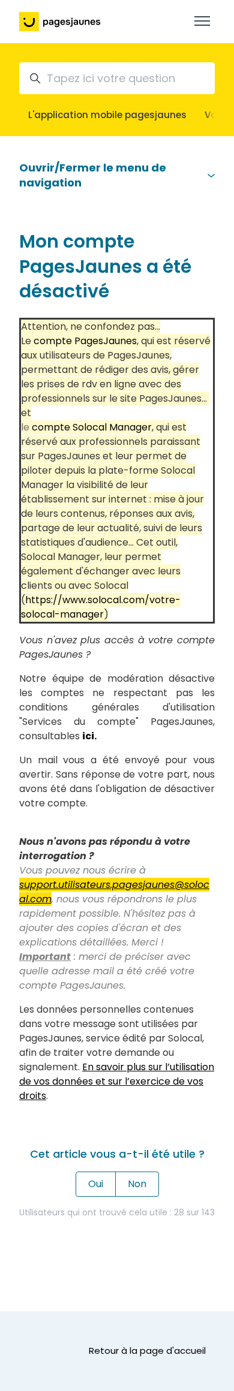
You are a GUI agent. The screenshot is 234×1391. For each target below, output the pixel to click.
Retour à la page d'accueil (147, 1350)
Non (137, 1184)
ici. (89, 736)
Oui (95, 1184)
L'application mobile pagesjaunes (107, 115)
